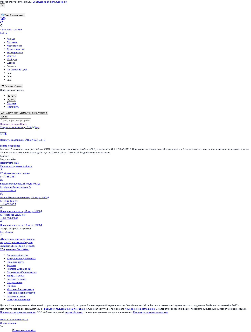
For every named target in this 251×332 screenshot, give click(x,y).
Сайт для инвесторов (18, 299)
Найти (23, 123)
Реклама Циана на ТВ (19, 268)
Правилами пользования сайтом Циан (64, 308)
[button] (125, 136)
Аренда (11, 38)
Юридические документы (21, 258)
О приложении (8, 322)
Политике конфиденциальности (18, 312)
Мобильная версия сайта (14, 319)
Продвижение (14, 282)
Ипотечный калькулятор (20, 289)
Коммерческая (15, 52)
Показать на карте (10, 123)
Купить (12, 95)
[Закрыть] (2, 5)
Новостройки (14, 45)
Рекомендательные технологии (150, 312)
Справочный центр (17, 255)
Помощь (11, 285)
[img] (35, 127)
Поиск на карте (15, 261)
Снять (11, 99)
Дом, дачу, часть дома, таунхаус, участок (24, 112)
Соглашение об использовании (50, 1)
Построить (13, 106)
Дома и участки (15, 49)
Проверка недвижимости (21, 292)
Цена (4, 116)
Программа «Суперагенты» (22, 272)
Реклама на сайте (16, 279)
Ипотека (11, 55)
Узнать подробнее (10, 145)
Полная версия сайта (24, 330)
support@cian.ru (73, 312)
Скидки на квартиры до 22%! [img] (16, 127)
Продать (11, 103)
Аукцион (11, 265)
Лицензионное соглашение (140, 308)
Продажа (12, 42)
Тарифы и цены (15, 275)
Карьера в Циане (16, 296)
